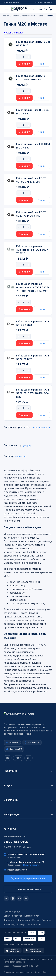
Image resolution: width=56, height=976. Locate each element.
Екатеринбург (31, 915)
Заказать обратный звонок (30, 878)
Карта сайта (40, 972)
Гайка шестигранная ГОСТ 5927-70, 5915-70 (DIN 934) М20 (33, 393)
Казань (36, 920)
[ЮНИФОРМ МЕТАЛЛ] (20, 9)
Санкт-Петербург (13, 915)
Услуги (8, 785)
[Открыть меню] (7, 9)
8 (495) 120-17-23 (11, 2)
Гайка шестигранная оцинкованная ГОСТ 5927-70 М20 (32, 250)
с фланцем (20, 456)
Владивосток (35, 924)
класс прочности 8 (42, 427)
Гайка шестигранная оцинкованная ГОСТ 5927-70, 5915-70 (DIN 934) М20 (32, 287)
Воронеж (47, 920)
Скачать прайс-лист (29, 889)
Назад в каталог (13, 32)
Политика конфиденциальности (18, 972)
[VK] (26, 898)
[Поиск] (34, 9)
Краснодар (9, 920)
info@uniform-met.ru (43, 2)
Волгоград (9, 924)
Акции (6, 966)
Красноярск (24, 920)
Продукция (10, 770)
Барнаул (21, 924)
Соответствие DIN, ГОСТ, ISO (25, 966)
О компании (11, 799)
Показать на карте (31, 865)
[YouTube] (19, 898)
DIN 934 (27, 445)
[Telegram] (6, 898)
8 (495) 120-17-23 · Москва (17, 847)
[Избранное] (45, 9)
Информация (12, 814)
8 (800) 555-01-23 (16, 841)
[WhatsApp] (13, 898)
